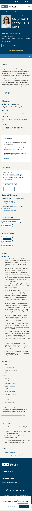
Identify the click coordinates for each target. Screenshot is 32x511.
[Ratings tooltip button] (19, 33)
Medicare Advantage (9, 386)
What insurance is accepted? (16, 50)
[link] (7, 490)
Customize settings (11, 506)
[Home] (2, 12)
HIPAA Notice (7, 495)
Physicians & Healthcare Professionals (16, 11)
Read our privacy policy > (23, 503)
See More (6, 158)
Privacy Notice (15, 495)
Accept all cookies (24, 506)
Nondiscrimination (24, 495)
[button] (18, 2)
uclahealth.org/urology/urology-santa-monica (15, 455)
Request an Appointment (9, 45)
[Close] (28, 498)
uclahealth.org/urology (10, 452)
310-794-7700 (7, 41)
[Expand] (29, 471)
